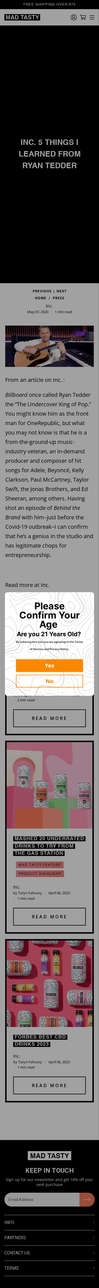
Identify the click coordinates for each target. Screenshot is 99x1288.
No (49, 681)
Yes (49, 665)
